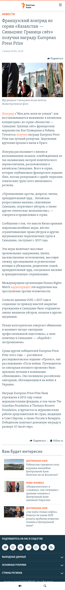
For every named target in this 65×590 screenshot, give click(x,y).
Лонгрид (8, 113)
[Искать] (45, 586)
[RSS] (51, 547)
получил (22, 134)
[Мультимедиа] (20, 586)
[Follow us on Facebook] (21, 547)
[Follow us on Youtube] (5, 547)
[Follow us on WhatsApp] (36, 547)
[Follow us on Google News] (43, 547)
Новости (8, 14)
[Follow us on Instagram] (13, 547)
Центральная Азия (37, 461)
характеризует (20, 287)
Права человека (35, 483)
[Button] (55, 58)
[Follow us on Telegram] (28, 547)
